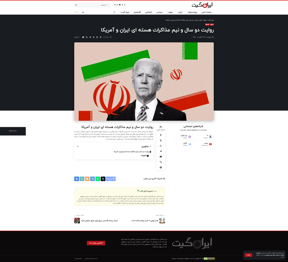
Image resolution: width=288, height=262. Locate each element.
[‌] (113, 12)
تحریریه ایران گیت (146, 191)
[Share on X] (97, 37)
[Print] (83, 37)
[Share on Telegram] (90, 37)
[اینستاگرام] (117, 5)
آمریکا (207, 24)
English (143, 156)
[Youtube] (204, 144)
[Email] (160, 156)
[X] (122, 5)
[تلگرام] (115, 5)
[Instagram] (183, 136)
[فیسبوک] (125, 5)
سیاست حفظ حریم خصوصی (273, 255)
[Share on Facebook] (100, 37)
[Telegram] (183, 144)
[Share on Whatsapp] (93, 37)
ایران (212, 24)
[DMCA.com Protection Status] (209, 259)
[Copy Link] (86, 37)
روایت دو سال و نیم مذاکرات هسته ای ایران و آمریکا (131, 152)
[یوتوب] (119, 5)
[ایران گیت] (202, 5)
